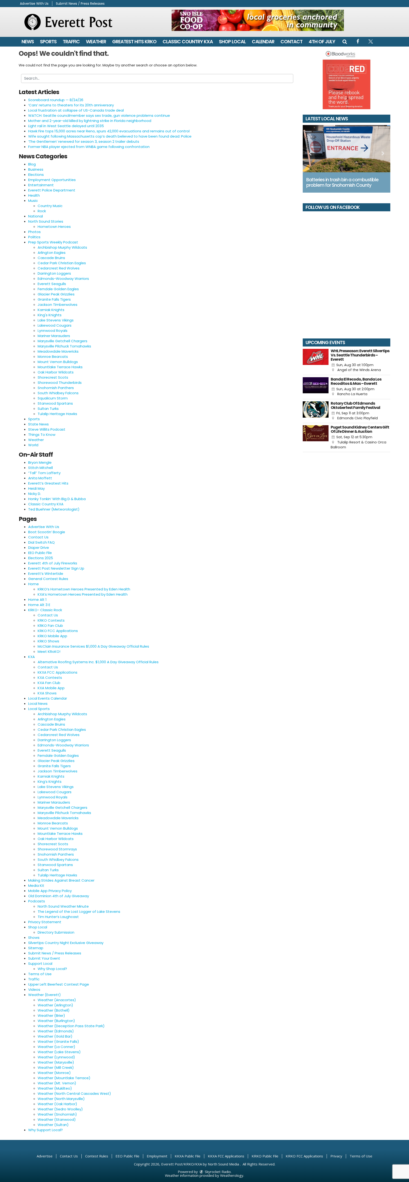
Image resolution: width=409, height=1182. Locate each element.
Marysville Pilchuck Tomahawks (64, 346)
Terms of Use (40, 973)
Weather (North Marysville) (61, 1098)
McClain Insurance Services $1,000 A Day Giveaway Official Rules (93, 646)
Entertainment (41, 184)
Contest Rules (96, 1156)
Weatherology (231, 1175)
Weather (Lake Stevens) (59, 1051)
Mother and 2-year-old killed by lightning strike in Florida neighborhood (89, 120)
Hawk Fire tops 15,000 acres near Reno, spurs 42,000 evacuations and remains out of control (109, 131)
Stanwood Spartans (55, 403)
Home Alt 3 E (39, 604)
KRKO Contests (51, 620)
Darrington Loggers (54, 273)
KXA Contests (50, 677)
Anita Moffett (40, 478)
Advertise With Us (34, 3)
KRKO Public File (265, 1156)
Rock (42, 210)
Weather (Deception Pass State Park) (71, 1025)
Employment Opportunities (52, 179)
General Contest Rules (48, 578)
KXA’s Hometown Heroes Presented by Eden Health (83, 594)
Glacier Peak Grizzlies (56, 294)
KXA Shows (47, 693)
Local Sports (39, 708)
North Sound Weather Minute (63, 906)
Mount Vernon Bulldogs (58, 361)
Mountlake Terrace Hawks (60, 366)
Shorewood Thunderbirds (60, 382)
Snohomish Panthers (56, 387)
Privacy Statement (44, 921)
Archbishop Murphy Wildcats (62, 247)
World (33, 444)
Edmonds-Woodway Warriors (63, 278)
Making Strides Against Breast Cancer (61, 880)
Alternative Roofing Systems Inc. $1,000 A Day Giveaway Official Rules (98, 661)
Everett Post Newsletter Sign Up (56, 568)
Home (33, 583)
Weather (96, 41)
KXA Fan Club (49, 682)
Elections (36, 174)
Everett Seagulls (52, 283)
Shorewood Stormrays (57, 849)
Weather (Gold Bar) (55, 1036)
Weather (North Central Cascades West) (74, 1093)
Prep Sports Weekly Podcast (53, 242)
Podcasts (36, 901)
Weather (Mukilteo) (55, 1088)
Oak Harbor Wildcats (56, 372)
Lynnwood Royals (52, 330)
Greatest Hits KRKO (134, 41)
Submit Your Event (44, 958)
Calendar (263, 41)
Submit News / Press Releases (80, 3)
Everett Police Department (51, 190)
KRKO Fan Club (50, 625)
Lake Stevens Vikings (56, 320)
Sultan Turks (48, 408)
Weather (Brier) (51, 1015)
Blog (32, 164)
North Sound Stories (45, 221)
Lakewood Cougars (54, 325)
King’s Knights (50, 781)
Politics (34, 236)
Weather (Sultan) (53, 1124)
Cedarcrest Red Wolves (59, 268)
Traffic (71, 41)
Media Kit (36, 885)
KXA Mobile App (51, 687)
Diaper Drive (38, 547)
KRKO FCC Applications (58, 630)
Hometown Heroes (54, 226)
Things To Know (41, 434)
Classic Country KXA (188, 41)
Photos (34, 231)
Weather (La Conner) (56, 1046)
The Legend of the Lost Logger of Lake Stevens (79, 911)
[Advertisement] (258, 20)
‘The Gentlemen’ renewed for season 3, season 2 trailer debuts (83, 141)
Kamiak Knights (51, 309)
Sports (48, 41)
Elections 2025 (40, 557)
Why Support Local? (45, 1129)
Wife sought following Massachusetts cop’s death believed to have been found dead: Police (109, 136)
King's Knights (50, 314)
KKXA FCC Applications (57, 672)
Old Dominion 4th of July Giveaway (58, 895)
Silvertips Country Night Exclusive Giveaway (65, 942)
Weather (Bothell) (54, 1010)
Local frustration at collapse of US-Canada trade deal (76, 110)
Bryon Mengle (40, 462)
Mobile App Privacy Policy (50, 890)
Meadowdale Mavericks (58, 351)
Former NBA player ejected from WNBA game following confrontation (89, 146)
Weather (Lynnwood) (56, 1057)
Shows (34, 937)
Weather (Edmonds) (56, 1031)
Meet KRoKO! (49, 651)
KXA (31, 656)
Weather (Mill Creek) (56, 1067)
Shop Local (232, 41)
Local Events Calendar (47, 698)
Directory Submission (56, 932)
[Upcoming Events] (316, 361)
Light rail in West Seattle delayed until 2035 (66, 125)
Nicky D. (34, 493)
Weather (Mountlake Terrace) (64, 1077)
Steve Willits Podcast (46, 429)
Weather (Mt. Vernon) (57, 1083)
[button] (344, 41)
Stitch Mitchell (40, 467)
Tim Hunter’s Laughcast (58, 916)
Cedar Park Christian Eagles (62, 262)
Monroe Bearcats (53, 356)
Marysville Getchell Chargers (62, 340)
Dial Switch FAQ (41, 542)
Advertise (45, 1156)
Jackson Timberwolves (57, 304)
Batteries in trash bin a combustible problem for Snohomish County (342, 182)
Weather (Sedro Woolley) (60, 1109)
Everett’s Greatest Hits (48, 483)
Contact (291, 41)
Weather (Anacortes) (57, 999)
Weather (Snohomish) (57, 1114)
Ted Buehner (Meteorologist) (54, 509)
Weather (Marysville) (56, 1062)
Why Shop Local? (52, 968)
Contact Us (38, 537)
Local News (38, 703)
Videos (34, 989)
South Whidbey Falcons (58, 392)
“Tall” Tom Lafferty (44, 472)
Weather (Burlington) (56, 1020)
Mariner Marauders (54, 335)
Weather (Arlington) (55, 1005)
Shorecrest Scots (53, 377)
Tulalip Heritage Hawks (57, 413)
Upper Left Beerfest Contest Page (58, 984)
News (28, 41)
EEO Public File (40, 552)
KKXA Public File (187, 1156)
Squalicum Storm (53, 398)
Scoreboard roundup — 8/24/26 (55, 99)
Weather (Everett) (44, 994)
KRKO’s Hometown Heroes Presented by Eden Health (84, 589)
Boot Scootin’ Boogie (46, 531)
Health (34, 195)
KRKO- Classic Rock (45, 609)
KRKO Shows (48, 641)
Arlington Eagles (52, 252)
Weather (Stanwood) (57, 1119)
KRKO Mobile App (52, 635)
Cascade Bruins (51, 257)
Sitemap (35, 947)
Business (35, 169)
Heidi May (36, 488)
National (35, 216)
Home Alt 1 (37, 599)
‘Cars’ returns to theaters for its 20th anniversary (71, 105)
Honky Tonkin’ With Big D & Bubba (57, 498)
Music (33, 200)
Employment (157, 1156)
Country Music (50, 205)
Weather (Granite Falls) (58, 1041)
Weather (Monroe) (54, 1072)
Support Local (40, 963)
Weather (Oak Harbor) (57, 1103)
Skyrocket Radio (217, 1171)
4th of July (322, 41)
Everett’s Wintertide (45, 573)
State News (38, 424)
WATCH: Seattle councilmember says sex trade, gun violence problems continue (99, 115)
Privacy (336, 1156)
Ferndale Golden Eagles (58, 288)
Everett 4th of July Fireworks (52, 563)
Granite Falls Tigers (54, 299)
